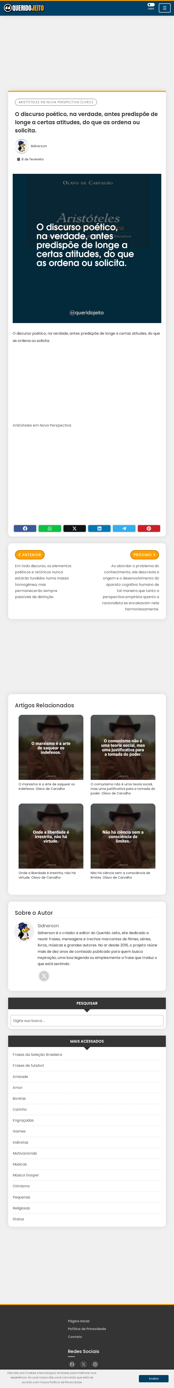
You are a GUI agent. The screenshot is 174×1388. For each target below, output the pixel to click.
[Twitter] (74, 528)
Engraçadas (23, 1120)
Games (19, 1131)
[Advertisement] (87, 54)
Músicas (20, 1164)
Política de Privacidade (87, 1329)
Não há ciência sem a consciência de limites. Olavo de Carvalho (120, 875)
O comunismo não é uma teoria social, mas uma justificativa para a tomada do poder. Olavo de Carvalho (123, 788)
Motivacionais (25, 1153)
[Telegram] (124, 528)
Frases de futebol (28, 1065)
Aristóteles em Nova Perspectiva (42, 425)
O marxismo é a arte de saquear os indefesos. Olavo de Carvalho (47, 786)
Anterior (31, 554)
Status (18, 1219)
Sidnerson (39, 146)
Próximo (143, 554)
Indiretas (20, 1142)
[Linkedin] (99, 528)
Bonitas (19, 1098)
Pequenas (21, 1197)
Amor (18, 1087)
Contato (75, 1337)
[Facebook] (25, 528)
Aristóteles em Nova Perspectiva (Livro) (56, 102)
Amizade (20, 1076)
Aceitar (154, 1378)
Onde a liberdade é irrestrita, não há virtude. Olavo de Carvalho (47, 875)
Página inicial (78, 1321)
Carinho (20, 1109)
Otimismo (21, 1186)
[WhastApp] (50, 528)
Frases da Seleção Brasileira (37, 1054)
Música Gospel (26, 1175)
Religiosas (21, 1208)
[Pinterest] (149, 528)
